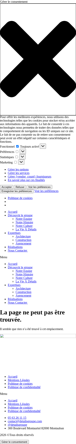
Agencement (23, 243)
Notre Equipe (24, 218)
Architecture (23, 236)
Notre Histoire (24, 222)
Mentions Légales (19, 380)
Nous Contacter (18, 250)
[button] (38, 59)
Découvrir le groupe (20, 215)
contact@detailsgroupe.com (25, 421)
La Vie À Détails (26, 229)
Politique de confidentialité (24, 387)
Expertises (14, 233)
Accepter (7, 187)
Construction (23, 240)
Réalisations (15, 247)
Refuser (20, 187)
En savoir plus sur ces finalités (26, 180)
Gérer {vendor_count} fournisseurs (29, 176)
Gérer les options (18, 169)
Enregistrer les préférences (17, 191)
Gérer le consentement (14, 441)
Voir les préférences (39, 187)
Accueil (12, 211)
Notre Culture (24, 225)
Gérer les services (18, 173)
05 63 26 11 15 (17, 417)
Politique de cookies (20, 198)
